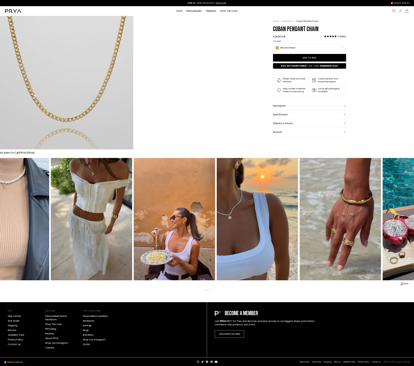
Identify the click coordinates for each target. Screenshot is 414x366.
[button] (330, 36)
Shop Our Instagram (56, 343)
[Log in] (400, 11)
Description (279, 105)
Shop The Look (53, 324)
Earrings (87, 325)
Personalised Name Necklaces (56, 317)
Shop (179, 11)
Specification (280, 114)
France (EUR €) (401, 3)
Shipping (12, 325)
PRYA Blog (50, 329)
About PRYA (51, 338)
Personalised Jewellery (95, 316)
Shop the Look (229, 11)
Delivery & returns (283, 123)
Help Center (14, 316)
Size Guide (13, 320)
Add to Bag (309, 57)
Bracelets (88, 335)
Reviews (277, 132)
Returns (12, 330)
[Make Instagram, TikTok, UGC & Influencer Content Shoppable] (404, 284)
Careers (49, 347)
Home (276, 21)
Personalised (194, 11)
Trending (211, 11)
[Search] (394, 11)
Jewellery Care (16, 335)
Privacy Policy (15, 339)
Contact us (14, 344)
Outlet (86, 344)
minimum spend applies (215, 3)
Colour (277, 41)
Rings (86, 330)
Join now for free (229, 334)
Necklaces (287, 21)
